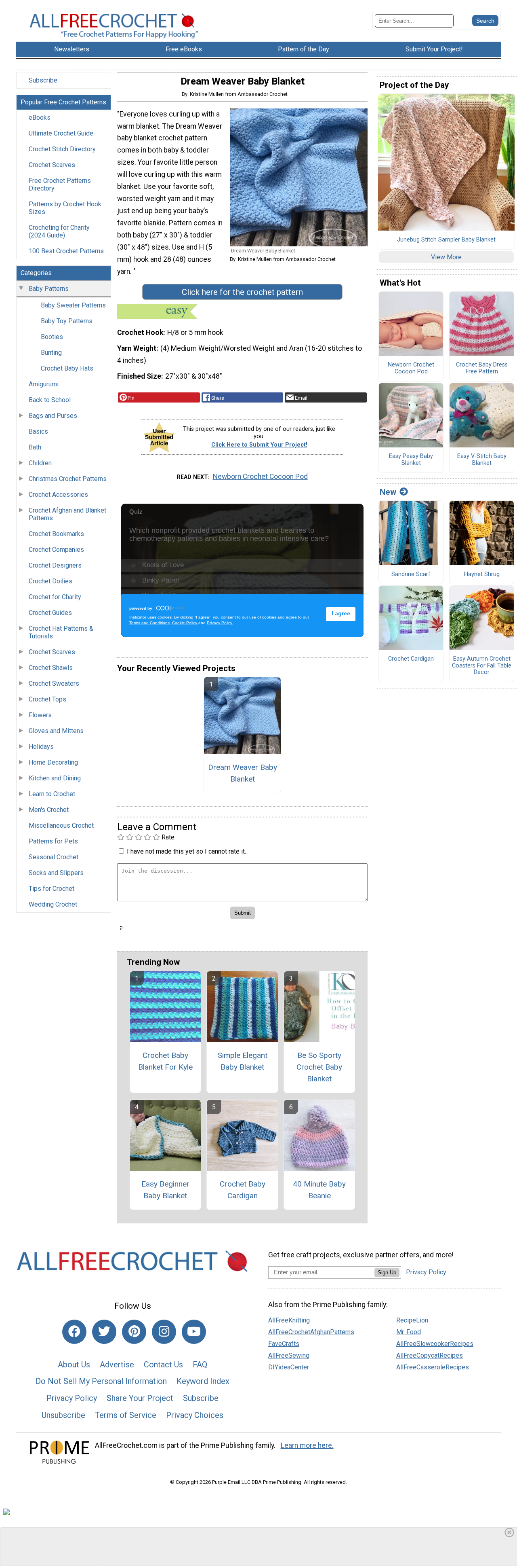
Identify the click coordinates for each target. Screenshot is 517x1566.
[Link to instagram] (164, 1332)
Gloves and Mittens (56, 731)
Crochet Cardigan (411, 659)
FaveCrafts (283, 1344)
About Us (74, 1364)
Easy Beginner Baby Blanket (165, 1189)
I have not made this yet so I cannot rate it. (186, 851)
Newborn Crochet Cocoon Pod (260, 477)
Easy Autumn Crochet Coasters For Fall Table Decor (481, 666)
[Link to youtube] (194, 1332)
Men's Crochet (49, 810)
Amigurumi (44, 384)
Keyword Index (203, 1381)
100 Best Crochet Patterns (66, 251)
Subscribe (43, 80)
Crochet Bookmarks (56, 534)
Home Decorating (53, 762)
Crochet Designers (55, 565)
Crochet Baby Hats (67, 368)
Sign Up (387, 1272)
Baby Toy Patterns (66, 321)
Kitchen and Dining (55, 778)
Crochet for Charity (55, 597)
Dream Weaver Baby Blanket (242, 773)
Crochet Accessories (58, 494)
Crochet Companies (56, 549)
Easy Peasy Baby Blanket (411, 459)
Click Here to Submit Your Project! (259, 444)
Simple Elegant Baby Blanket (242, 1061)
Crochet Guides (50, 613)
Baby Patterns (49, 288)
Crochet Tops (47, 699)
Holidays (41, 746)
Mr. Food (408, 1332)
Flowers (40, 715)
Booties (52, 337)
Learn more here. (307, 1445)
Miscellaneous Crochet (61, 825)
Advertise (117, 1364)
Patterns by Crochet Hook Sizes (65, 208)
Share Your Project (140, 1398)
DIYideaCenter (288, 1367)
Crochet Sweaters (54, 683)
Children (40, 463)
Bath (35, 447)
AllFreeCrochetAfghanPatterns (311, 1332)
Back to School (50, 400)
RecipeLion (412, 1320)
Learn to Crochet (52, 794)
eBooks (39, 117)
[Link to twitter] (104, 1332)
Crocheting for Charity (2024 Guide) (59, 231)
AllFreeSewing (288, 1355)
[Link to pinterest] (134, 1332)
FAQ (200, 1364)
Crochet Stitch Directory (62, 149)
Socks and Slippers (56, 873)
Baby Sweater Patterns (73, 305)
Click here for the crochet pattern (242, 292)
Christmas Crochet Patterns (68, 479)
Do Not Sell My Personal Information (101, 1381)
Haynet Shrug (482, 574)
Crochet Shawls (51, 668)
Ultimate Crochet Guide (61, 133)
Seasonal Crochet (53, 857)
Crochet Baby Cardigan (242, 1189)
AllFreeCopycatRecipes (429, 1355)
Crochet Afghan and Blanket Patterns (67, 514)
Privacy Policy (71, 1398)
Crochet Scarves (52, 165)
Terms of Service (125, 1415)
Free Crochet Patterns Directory (60, 184)
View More (446, 257)
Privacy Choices (194, 1415)
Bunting (51, 352)
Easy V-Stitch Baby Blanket (481, 459)
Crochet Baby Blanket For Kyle (165, 1061)
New (388, 492)
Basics (38, 431)
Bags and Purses (53, 416)
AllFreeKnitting (289, 1320)
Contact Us (163, 1364)
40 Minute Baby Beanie (319, 1189)
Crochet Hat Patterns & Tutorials (61, 632)
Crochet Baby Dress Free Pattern (482, 368)
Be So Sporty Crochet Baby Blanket (319, 1067)
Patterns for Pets (53, 841)
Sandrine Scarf (411, 574)
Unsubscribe (63, 1415)
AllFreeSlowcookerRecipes (434, 1344)
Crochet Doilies (50, 581)
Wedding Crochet (53, 904)
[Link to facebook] (74, 1332)
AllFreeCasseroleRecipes (432, 1367)
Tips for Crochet (51, 888)
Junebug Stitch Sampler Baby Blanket (446, 240)
